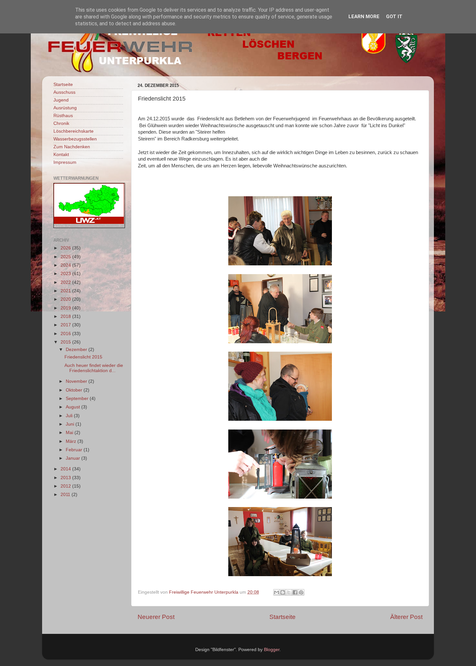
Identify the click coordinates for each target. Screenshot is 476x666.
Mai (70, 432)
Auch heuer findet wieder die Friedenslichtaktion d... (93, 368)
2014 (66, 468)
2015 (66, 342)
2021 (66, 290)
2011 (66, 494)
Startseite (282, 616)
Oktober (75, 390)
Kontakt (61, 154)
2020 (66, 299)
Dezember (77, 349)
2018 (66, 316)
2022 (66, 282)
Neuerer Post (156, 616)
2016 (66, 333)
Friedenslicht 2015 (83, 357)
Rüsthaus (63, 115)
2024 (66, 265)
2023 (66, 273)
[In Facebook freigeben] (295, 592)
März (71, 441)
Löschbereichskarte (73, 131)
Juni (70, 424)
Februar (75, 449)
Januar (73, 458)
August (73, 407)
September (78, 398)
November (77, 381)
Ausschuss (64, 92)
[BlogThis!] (282, 592)
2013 (66, 477)
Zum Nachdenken (71, 146)
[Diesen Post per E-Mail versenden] (276, 592)
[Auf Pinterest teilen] (301, 592)
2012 (66, 486)
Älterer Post (406, 616)
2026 (66, 248)
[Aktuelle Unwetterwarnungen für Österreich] (89, 222)
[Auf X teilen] (289, 592)
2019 (66, 308)
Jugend (61, 100)
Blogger (271, 649)
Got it (394, 16)
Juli (70, 415)
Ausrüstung (65, 107)
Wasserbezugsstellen (75, 139)
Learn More (364, 16)
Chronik (61, 123)
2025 (66, 256)
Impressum (64, 162)
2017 (66, 324)
